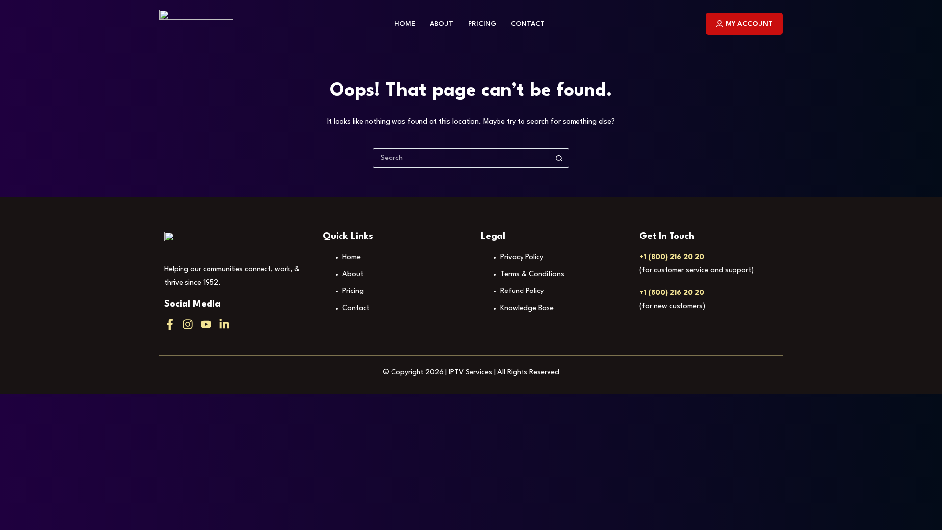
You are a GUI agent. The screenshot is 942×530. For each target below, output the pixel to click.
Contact (528, 23)
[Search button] (559, 158)
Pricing (482, 23)
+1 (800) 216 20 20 (671, 257)
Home (404, 23)
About (441, 23)
